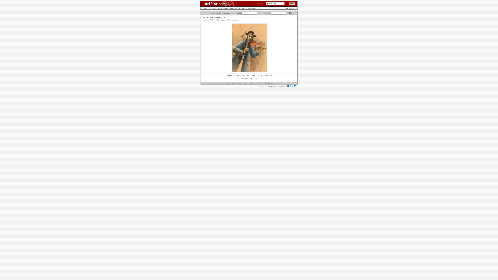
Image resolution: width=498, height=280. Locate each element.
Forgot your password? (223, 13)
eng (290, 8)
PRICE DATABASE (222, 8)
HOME (205, 8)
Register (212, 13)
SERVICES (242, 8)
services (260, 83)
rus (293, 8)
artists (233, 83)
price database (242, 83)
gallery (252, 83)
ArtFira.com (271, 86)
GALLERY (233, 8)
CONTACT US (252, 8)
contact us (269, 83)
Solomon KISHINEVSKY (215, 17)
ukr (287, 8)
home (227, 83)
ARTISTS (212, 8)
